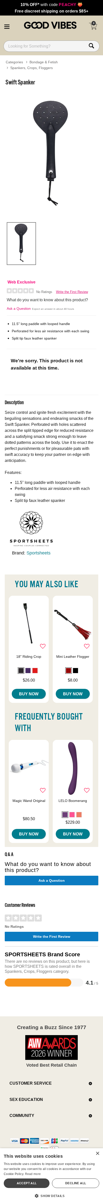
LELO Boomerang (72, 800)
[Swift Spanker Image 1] (51, 153)
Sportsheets (38, 553)
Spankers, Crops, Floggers (31, 68)
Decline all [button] (75, 1183)
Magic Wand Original (28, 800)
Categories (14, 62)
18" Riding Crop (28, 656)
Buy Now (28, 693)
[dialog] (51, 1176)
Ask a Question (19, 309)
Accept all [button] (27, 1183)
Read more (33, 1174)
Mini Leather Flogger (72, 656)
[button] (7, 26)
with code (51, 4)
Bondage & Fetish (44, 62)
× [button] (97, 1153)
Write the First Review (72, 292)
